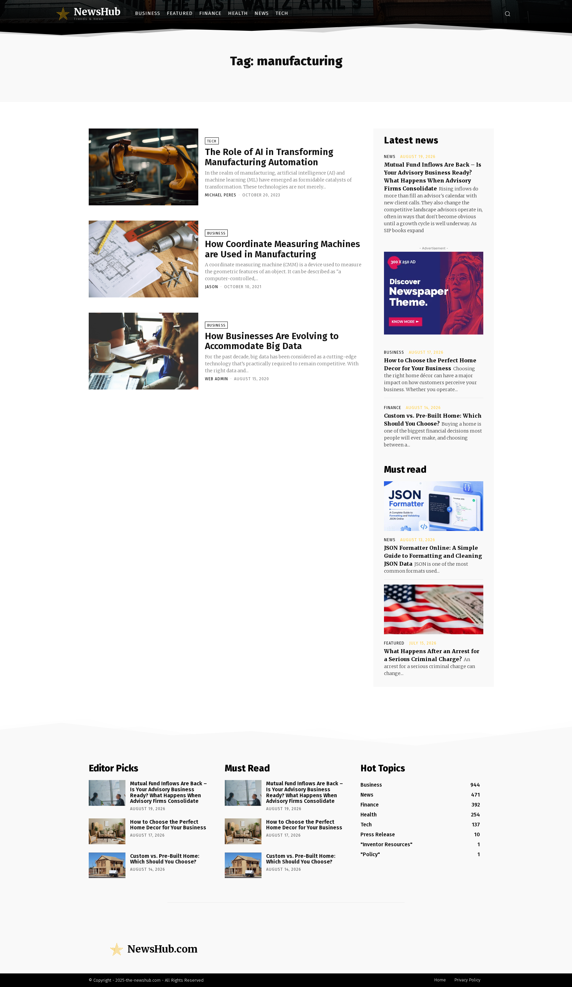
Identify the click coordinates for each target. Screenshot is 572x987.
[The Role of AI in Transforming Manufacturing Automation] (143, 167)
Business (216, 233)
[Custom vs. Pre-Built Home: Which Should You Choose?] (107, 865)
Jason (211, 287)
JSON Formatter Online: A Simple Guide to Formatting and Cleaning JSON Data (433, 556)
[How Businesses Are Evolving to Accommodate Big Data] (143, 351)
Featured (394, 643)
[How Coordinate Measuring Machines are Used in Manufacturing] (143, 259)
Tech (211, 141)
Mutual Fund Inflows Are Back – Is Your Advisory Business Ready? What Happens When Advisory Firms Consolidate (168, 792)
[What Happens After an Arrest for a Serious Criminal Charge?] (433, 609)
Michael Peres (220, 195)
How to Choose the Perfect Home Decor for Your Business (168, 825)
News (390, 157)
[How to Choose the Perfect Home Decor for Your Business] (107, 831)
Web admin (216, 379)
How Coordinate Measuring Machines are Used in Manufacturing (282, 249)
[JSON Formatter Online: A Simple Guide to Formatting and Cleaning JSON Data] (433, 506)
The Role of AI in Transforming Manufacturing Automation (269, 157)
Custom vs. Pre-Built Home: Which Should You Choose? (164, 859)
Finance (392, 408)
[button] (507, 14)
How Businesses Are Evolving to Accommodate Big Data (272, 341)
